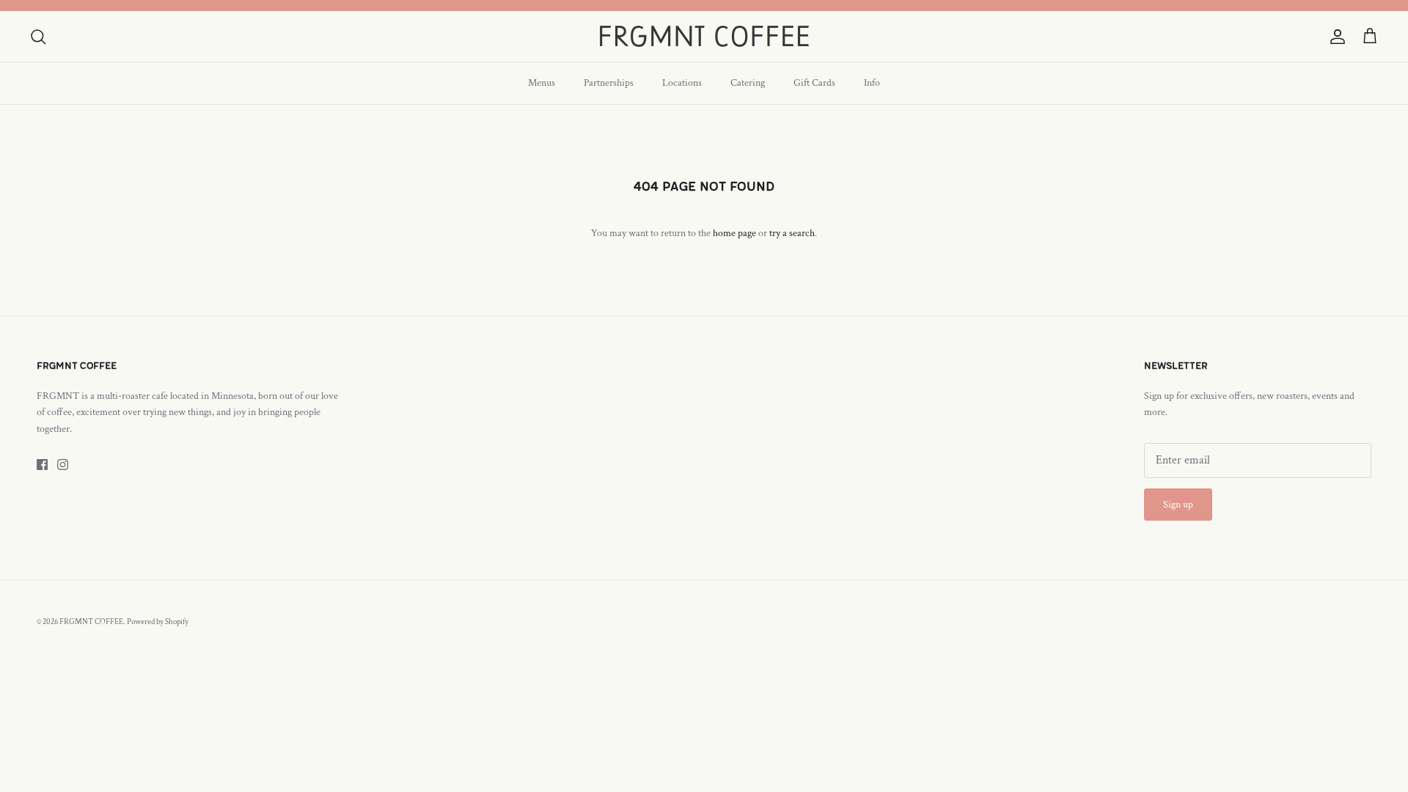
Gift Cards (814, 82)
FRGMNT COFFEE (91, 622)
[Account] (1334, 36)
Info (872, 82)
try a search (792, 233)
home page (734, 233)
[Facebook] (42, 464)
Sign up (1178, 504)
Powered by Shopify (157, 622)
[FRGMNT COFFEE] (704, 36)
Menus (541, 82)
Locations (682, 82)
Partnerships (609, 82)
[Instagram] (62, 464)
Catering (747, 82)
